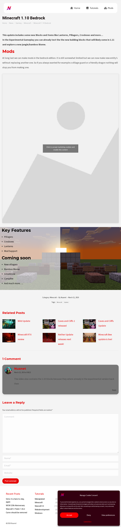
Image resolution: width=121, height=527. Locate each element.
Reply (114, 390)
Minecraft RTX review (24, 337)
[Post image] (8, 324)
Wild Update (24, 321)
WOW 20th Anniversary (15, 505)
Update (66, 302)
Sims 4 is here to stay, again (15, 500)
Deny (89, 515)
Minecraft (53, 297)
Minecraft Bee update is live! (105, 337)
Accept (69, 515)
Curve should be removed (16, 512)
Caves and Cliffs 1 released (66, 323)
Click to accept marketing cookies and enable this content (60, 148)
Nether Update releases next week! (65, 339)
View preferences (108, 515)
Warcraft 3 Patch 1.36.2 (15, 509)
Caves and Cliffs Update (106, 323)
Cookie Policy (87, 522)
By (62, 297)
